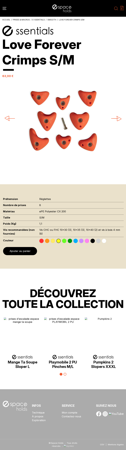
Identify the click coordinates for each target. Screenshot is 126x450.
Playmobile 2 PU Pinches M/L (63, 364)
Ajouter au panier (20, 251)
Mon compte (69, 412)
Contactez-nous (71, 416)
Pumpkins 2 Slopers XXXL (103, 364)
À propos (37, 416)
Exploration (39, 420)
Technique (38, 412)
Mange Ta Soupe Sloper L (22, 364)
